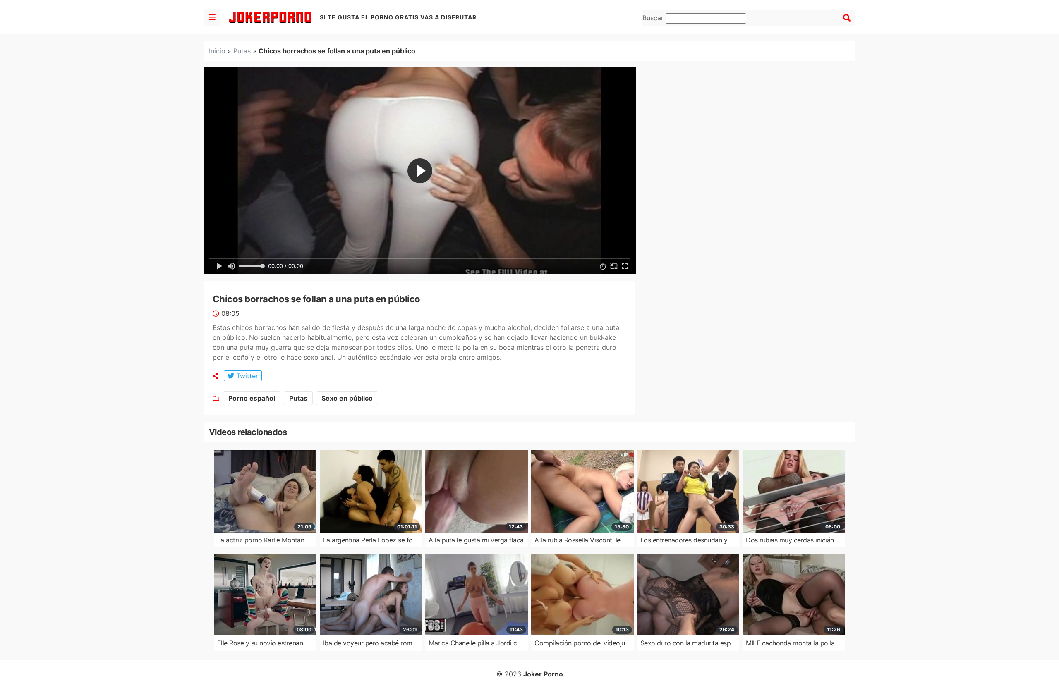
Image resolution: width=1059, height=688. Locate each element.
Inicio (217, 51)
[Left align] (212, 17)
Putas (242, 51)
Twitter (246, 376)
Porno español (251, 398)
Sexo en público (347, 398)
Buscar (654, 18)
